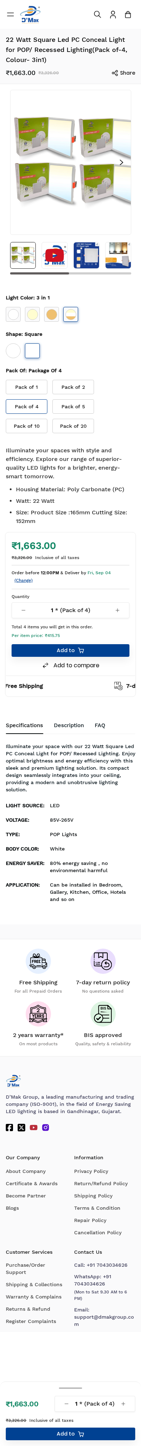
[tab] (100, 725)
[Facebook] (9, 1127)
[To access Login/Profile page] (113, 14)
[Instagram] (45, 1127)
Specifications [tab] (24, 725)
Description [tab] (69, 725)
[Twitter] (21, 1127)
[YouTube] (34, 1127)
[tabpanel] (70, 825)
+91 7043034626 (107, 1265)
